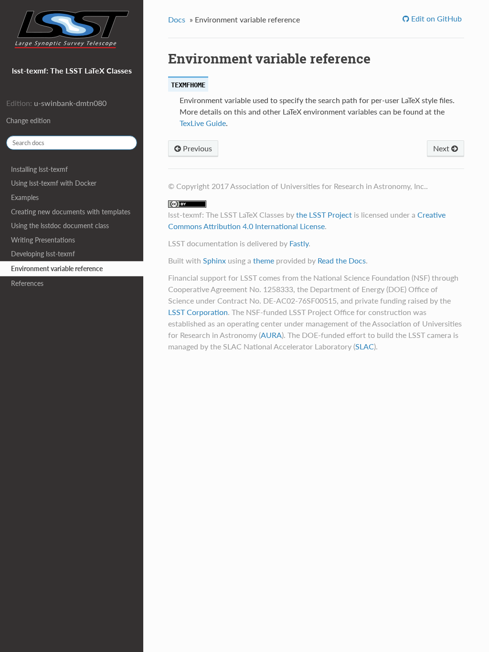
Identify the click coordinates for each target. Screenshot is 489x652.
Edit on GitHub (435, 18)
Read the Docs (342, 260)
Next (442, 148)
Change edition (28, 120)
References (27, 283)
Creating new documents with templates (70, 212)
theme (263, 260)
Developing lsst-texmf (43, 254)
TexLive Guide (203, 122)
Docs (176, 19)
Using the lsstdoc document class (60, 225)
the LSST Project (324, 214)
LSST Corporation (198, 311)
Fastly (298, 243)
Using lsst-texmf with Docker (53, 183)
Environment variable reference (57, 268)
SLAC (364, 346)
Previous (196, 148)
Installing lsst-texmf (39, 169)
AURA (271, 334)
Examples (25, 197)
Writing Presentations (43, 240)
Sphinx (214, 260)
